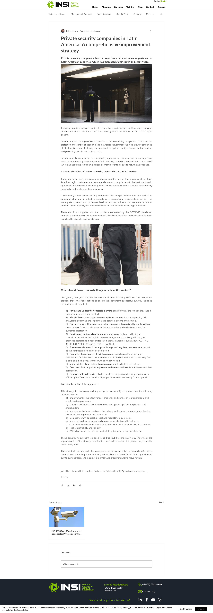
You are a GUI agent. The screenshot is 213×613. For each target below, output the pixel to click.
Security (137, 14)
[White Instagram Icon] (159, 599)
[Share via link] (80, 485)
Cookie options (186, 609)
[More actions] (150, 30)
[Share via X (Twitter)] (68, 485)
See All (161, 502)
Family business (104, 14)
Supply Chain (122, 14)
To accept (201, 609)
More (148, 14)
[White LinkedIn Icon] (140, 599)
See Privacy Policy (21, 610)
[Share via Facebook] (62, 485)
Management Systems (81, 14)
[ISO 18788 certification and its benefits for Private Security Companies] (66, 517)
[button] (161, 14)
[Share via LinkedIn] (74, 485)
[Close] (210, 609)
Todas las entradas (57, 14)
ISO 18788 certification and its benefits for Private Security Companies (66, 532)
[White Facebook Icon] (146, 599)
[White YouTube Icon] (153, 599)
